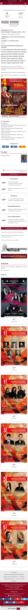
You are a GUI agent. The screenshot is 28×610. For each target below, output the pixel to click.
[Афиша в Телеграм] (21, 602)
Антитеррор (21, 576)
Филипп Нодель (5, 155)
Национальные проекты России (11, 576)
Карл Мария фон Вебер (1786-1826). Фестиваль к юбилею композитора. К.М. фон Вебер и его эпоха (17, 221)
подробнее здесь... (23, 171)
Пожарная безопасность (9, 578)
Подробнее (13, 608)
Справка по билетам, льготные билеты (10, 240)
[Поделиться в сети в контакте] (5, 147)
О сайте (22, 578)
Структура (14, 572)
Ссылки (17, 578)
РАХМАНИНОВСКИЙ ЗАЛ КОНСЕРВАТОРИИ (14, 10)
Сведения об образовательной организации (14, 574)
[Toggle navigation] (25, 6)
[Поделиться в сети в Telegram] (13, 147)
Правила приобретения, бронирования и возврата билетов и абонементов (12, 236)
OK (18, 608)
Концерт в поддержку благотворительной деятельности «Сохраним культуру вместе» (15, 183)
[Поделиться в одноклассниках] (22, 147)
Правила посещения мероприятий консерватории (12, 232)
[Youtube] (17, 599)
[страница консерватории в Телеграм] (3, 599)
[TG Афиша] (10, 599)
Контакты (14, 581)
